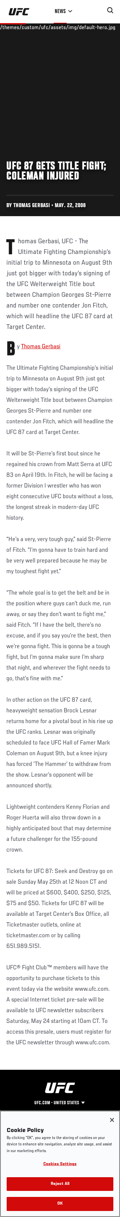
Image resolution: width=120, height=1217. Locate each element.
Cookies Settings (60, 1164)
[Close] (112, 1120)
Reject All (60, 1184)
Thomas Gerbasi (40, 346)
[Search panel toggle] (110, 10)
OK (60, 1204)
